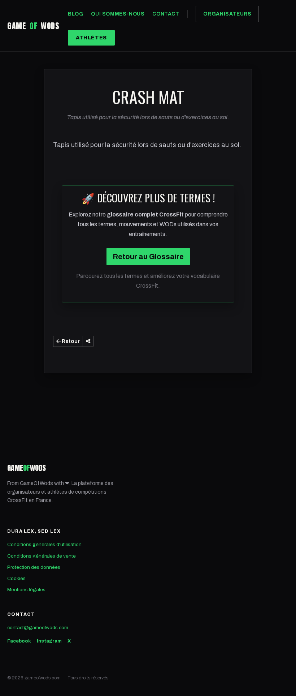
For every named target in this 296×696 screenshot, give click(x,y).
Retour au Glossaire (148, 257)
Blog (75, 14)
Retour (70, 341)
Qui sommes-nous (117, 14)
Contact (165, 14)
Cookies (16, 578)
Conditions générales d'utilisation (44, 544)
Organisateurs (227, 14)
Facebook (19, 641)
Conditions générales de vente (41, 556)
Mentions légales (26, 589)
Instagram (49, 641)
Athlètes (91, 37)
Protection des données (33, 567)
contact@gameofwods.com (37, 627)
